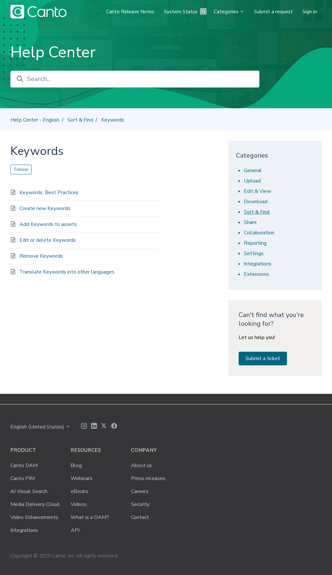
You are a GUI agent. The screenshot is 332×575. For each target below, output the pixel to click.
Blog (76, 465)
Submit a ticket (262, 358)
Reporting (255, 243)
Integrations (257, 263)
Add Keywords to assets (48, 224)
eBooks (79, 491)
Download (255, 201)
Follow (21, 169)
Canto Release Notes (130, 11)
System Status (180, 11)
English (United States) (37, 426)
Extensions (256, 274)
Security (140, 504)
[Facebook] (114, 427)
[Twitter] (104, 427)
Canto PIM (22, 478)
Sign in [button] (309, 11)
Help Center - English (34, 119)
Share (250, 222)
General (253, 170)
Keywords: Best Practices (48, 192)
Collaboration (259, 232)
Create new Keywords (44, 208)
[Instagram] (84, 427)
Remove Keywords (41, 256)
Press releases (148, 478)
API (75, 530)
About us (141, 465)
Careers (139, 491)
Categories (227, 11)
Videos (79, 504)
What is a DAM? (90, 517)
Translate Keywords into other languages (66, 272)
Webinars (81, 478)
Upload (252, 180)
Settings (254, 253)
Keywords (112, 119)
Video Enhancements (34, 517)
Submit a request (273, 11)
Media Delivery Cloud (34, 504)
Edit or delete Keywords (47, 240)
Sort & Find (80, 119)
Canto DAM (24, 465)
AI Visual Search (28, 491)
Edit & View (257, 191)
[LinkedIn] (94, 427)
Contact (140, 517)
